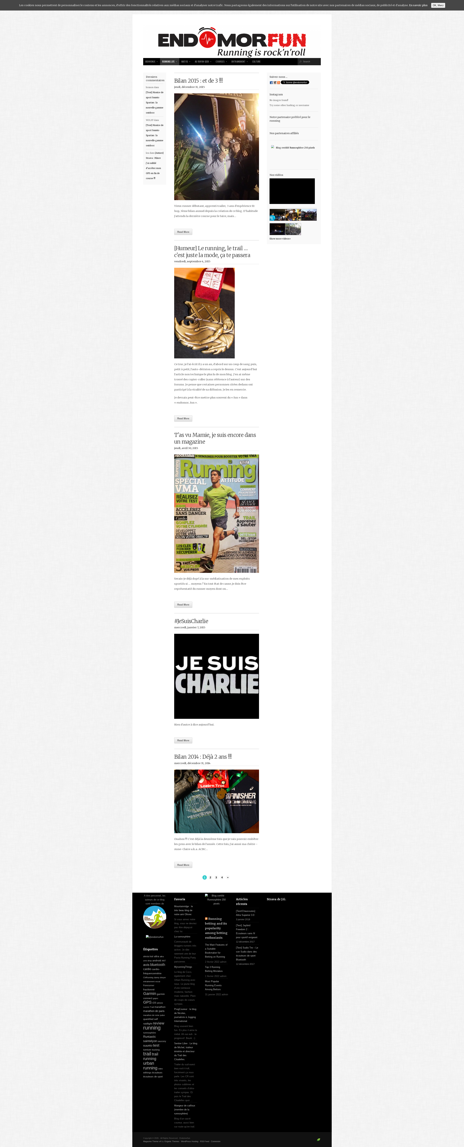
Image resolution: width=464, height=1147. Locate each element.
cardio (147, 969)
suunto (147, 1045)
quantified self (150, 1019)
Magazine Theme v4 (152, 1141)
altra (156, 956)
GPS (147, 1002)
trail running (150, 1056)
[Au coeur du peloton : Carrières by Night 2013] (309, 215)
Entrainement (238, 61)
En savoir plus (418, 5)
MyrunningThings (183, 967)
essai (157, 981)
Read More (183, 231)
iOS (154, 1002)
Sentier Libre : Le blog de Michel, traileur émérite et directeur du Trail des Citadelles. (185, 1051)
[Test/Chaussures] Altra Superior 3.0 (245, 913)
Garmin (149, 993)
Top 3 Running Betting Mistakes (214, 969)
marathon (159, 1006)
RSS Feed (204, 1141)
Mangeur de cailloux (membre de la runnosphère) (184, 1109)
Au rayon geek (202, 61)
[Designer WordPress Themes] (318, 1141)
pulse (162, 1015)
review (158, 1023)
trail (147, 1054)
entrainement (149, 981)
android (156, 960)
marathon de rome (151, 1015)
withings (147, 1072)
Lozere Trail (148, 1007)
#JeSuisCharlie (191, 621)
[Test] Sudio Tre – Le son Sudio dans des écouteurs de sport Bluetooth (247, 953)
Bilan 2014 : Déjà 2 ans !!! (203, 757)
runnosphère (149, 1033)
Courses (220, 61)
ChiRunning (148, 977)
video (160, 1069)
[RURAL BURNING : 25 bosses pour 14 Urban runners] (293, 229)
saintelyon (150, 1041)
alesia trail (148, 956)
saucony (162, 1041)
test (156, 1045)
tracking (156, 1050)
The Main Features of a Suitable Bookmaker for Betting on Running (216, 950)
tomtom (147, 1049)
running (152, 1028)
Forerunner (148, 985)
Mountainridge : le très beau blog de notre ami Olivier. (183, 910)
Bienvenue (150, 61)
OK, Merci (438, 5)
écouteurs (157, 1072)
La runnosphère (182, 936)
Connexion (215, 1141)
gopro (155, 998)
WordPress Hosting (189, 1141)
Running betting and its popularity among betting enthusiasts (216, 928)
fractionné (149, 989)
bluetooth (157, 965)
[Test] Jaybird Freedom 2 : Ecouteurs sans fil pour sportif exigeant (246, 931)
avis (146, 965)
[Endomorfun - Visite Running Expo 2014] (293, 215)
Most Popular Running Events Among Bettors (213, 985)
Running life (168, 61)
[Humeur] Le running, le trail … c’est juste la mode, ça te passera (212, 251)
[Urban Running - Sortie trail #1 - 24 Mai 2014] (277, 215)
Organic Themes (171, 1141)
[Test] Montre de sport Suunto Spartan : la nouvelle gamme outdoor (154, 102)
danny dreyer (160, 977)
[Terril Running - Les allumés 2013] (277, 229)
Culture (256, 61)
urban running (150, 1065)
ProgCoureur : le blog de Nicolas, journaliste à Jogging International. (185, 1015)
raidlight (147, 1023)
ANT (164, 961)
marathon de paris (154, 1010)
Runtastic (149, 1036)
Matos (184, 61)
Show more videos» (280, 238)
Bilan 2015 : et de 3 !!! (198, 81)
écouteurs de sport (153, 1076)
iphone (160, 1003)
